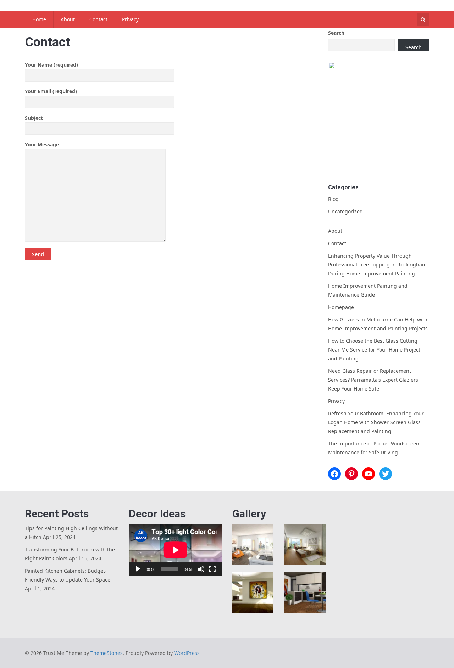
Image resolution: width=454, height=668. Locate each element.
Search (336, 32)
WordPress (187, 653)
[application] (175, 550)
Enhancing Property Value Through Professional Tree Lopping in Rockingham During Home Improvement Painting (377, 264)
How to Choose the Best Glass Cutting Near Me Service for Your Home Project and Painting (374, 349)
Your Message (42, 144)
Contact (98, 19)
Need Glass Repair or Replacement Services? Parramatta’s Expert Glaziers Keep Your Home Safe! (373, 379)
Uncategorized (345, 211)
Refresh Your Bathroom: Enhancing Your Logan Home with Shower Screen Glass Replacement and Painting (376, 422)
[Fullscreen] (212, 569)
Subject (34, 117)
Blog (333, 199)
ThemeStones (106, 653)
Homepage (341, 307)
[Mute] (201, 569)
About (68, 19)
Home (39, 19)
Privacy (130, 19)
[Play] (138, 569)
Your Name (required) (51, 64)
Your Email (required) (51, 91)
